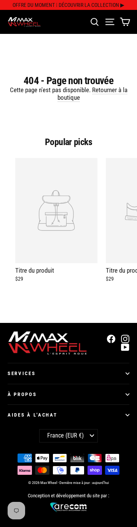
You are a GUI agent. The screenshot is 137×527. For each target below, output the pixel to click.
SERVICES (22, 373)
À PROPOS (22, 394)
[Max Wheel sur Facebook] (111, 338)
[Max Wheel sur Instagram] (125, 338)
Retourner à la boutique (92, 93)
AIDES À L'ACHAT (32, 415)
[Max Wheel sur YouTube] (125, 347)
